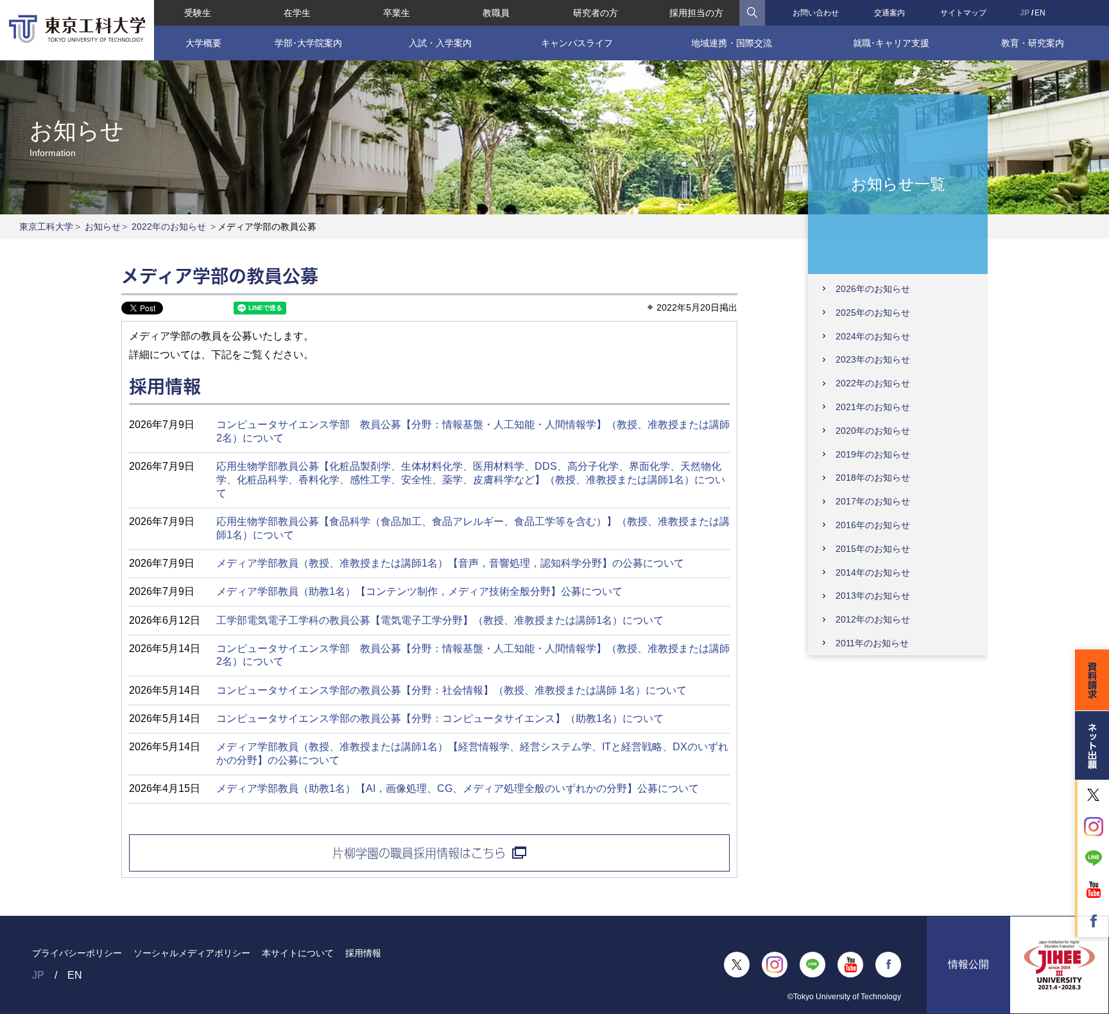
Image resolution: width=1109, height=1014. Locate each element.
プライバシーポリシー (77, 953)
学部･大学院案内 (308, 43)
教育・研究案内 (1032, 43)
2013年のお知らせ (873, 595)
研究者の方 (595, 13)
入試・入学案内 (440, 43)
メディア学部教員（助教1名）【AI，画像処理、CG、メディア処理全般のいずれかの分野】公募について (457, 788)
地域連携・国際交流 (731, 43)
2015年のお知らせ (873, 549)
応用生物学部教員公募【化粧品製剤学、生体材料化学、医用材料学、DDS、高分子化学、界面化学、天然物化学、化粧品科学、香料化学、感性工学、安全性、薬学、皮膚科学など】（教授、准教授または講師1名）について (470, 480)
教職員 (496, 13)
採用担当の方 (696, 13)
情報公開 (968, 964)
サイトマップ (963, 12)
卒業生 (396, 13)
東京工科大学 (46, 226)
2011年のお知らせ (872, 643)
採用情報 (363, 953)
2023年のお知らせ (873, 359)
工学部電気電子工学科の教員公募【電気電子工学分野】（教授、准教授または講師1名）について (440, 620)
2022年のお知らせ (169, 226)
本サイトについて (298, 953)
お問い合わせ (816, 12)
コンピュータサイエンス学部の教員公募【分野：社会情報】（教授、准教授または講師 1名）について (451, 690)
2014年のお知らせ (873, 572)
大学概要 (203, 43)
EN (1040, 12)
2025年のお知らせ (873, 312)
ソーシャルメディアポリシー (191, 953)
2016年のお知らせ (873, 525)
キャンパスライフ (577, 43)
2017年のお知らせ (873, 501)
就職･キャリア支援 (891, 43)
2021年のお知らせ (873, 407)
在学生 (297, 13)
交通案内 (889, 12)
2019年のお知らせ (873, 454)
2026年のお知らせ (873, 289)
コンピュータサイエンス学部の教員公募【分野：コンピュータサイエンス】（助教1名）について (440, 718)
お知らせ (103, 226)
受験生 (197, 13)
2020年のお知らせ (873, 430)
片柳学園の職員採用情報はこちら (419, 852)
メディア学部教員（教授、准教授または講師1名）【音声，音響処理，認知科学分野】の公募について (450, 563)
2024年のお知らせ (873, 336)
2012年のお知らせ (873, 619)
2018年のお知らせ (873, 477)
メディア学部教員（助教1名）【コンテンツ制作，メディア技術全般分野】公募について (419, 591)
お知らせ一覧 (898, 183)
